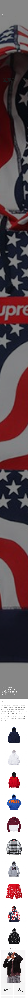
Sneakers (10, 687)
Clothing (4, 687)
